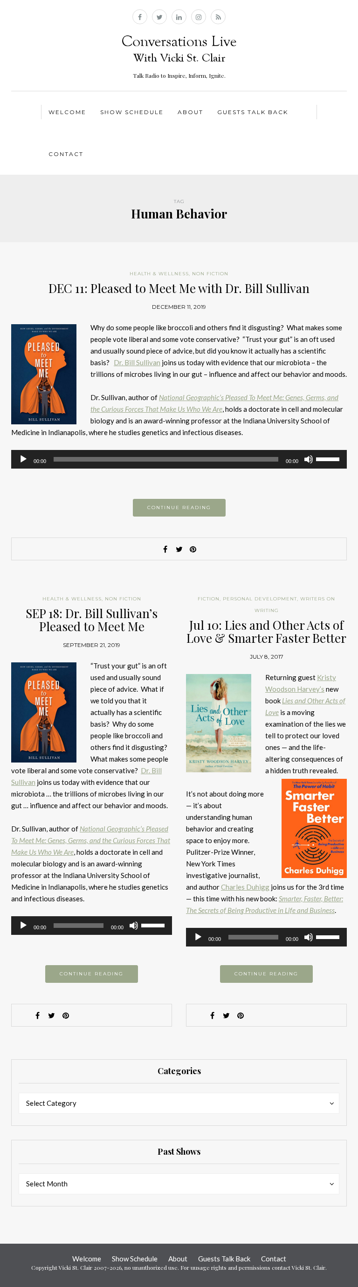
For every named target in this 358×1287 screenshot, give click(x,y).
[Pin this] (193, 549)
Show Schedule (132, 112)
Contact (65, 153)
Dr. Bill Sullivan (137, 362)
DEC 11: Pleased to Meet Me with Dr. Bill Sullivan (179, 288)
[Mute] (308, 459)
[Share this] (165, 549)
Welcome (67, 112)
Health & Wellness (159, 274)
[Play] (23, 459)
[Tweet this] (179, 549)
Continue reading (179, 507)
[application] (179, 459)
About (190, 112)
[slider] (329, 458)
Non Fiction (210, 274)
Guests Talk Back (252, 112)
